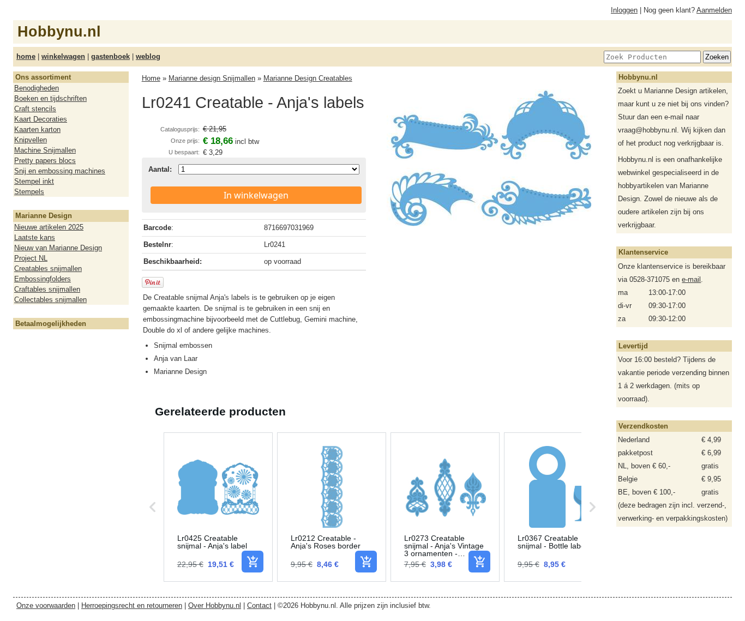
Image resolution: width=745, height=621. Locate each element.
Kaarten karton (37, 129)
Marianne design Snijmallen (212, 78)
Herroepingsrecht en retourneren (131, 605)
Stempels (29, 192)
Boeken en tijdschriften (50, 98)
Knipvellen (30, 140)
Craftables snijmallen (47, 289)
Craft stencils (35, 109)
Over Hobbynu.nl (214, 605)
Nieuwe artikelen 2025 (48, 227)
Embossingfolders (42, 279)
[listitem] (218, 507)
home (25, 56)
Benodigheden (36, 88)
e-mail (691, 279)
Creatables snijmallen (48, 268)
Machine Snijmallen (45, 150)
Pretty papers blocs (45, 160)
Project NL (30, 258)
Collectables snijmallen (50, 300)
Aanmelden (714, 10)
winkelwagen (63, 56)
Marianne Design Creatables (307, 78)
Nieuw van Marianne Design (58, 248)
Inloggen (624, 10)
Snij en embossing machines (59, 171)
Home (151, 78)
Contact (259, 605)
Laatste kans (34, 237)
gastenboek (110, 56)
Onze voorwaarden (45, 605)
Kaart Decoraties (40, 119)
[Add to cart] (252, 561)
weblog (148, 56)
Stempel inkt (34, 181)
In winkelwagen (256, 195)
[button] (153, 507)
